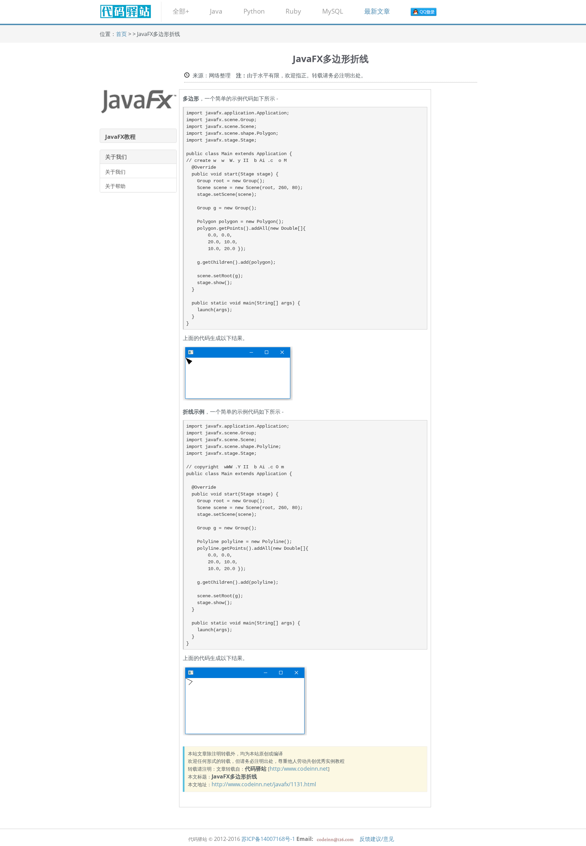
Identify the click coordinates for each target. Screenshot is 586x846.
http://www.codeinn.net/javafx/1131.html (264, 784)
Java (216, 11)
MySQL (332, 11)
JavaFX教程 (120, 136)
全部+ (181, 11)
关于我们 (115, 171)
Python (254, 11)
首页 (121, 34)
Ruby (293, 11)
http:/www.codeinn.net (299, 768)
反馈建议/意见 (376, 839)
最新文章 (377, 11)
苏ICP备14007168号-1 (268, 839)
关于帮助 (115, 186)
